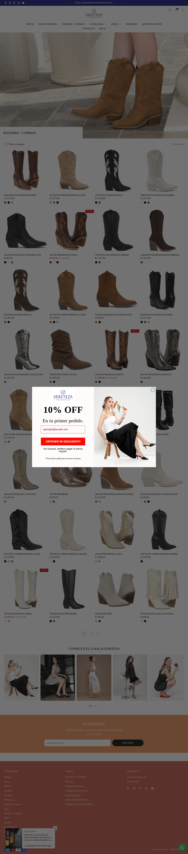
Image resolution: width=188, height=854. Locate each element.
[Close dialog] (153, 390)
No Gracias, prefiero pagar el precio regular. (63, 449)
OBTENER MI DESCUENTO (63, 441)
